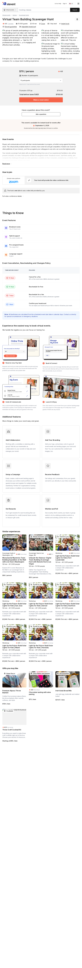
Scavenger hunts (24, 15)
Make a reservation (41, 100)
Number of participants (30, 75)
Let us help (58, 3)
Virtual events (6, 15)
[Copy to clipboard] (77, 19)
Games (15, 15)
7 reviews (10, 23)
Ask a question (41, 114)
